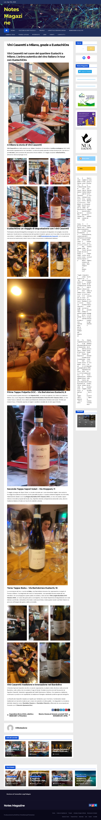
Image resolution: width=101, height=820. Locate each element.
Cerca (79, 43)
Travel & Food (23, 34)
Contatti (61, 34)
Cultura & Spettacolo (27, 30)
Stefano (10, 754)
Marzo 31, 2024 (92, 419)
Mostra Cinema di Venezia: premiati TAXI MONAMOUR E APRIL (53, 715)
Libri (44, 34)
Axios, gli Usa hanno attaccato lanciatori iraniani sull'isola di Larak (79, 232)
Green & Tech (10, 34)
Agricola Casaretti (52, 236)
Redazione (22, 728)
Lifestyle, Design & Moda (57, 30)
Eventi (52, 34)
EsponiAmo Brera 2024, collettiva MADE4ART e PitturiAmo (21, 715)
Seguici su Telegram (86, 71)
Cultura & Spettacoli (35, 776)
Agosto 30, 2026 (13, 783)
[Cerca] (91, 48)
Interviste (36, 34)
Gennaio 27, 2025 (86, 419)
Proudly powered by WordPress (12, 814)
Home (13, 30)
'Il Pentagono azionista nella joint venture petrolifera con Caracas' (84, 232)
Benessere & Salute (76, 30)
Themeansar (31, 814)
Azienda (43, 236)
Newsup (25, 814)
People (42, 30)
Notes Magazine (13, 16)
